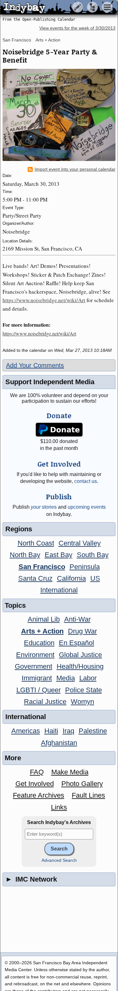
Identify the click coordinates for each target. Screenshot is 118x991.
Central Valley (80, 543)
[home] (59, 7)
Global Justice (80, 655)
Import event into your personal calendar (75, 169)
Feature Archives (38, 795)
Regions (18, 529)
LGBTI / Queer (38, 690)
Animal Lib (44, 619)
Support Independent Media (49, 382)
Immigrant (37, 678)
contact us (85, 481)
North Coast (36, 543)
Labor (88, 678)
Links (59, 807)
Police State (83, 690)
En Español (76, 643)
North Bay (25, 555)
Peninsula (85, 567)
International (59, 590)
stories (44, 507)
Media (65, 678)
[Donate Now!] (59, 430)
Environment (35, 655)
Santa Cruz (35, 578)
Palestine (93, 731)
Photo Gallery (82, 784)
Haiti (51, 731)
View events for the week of (77, 28)
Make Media (69, 772)
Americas (25, 731)
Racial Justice (45, 702)
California (71, 578)
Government (33, 666)
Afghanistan (59, 743)
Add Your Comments (35, 365)
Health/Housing (80, 666)
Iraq (68, 731)
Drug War (82, 631)
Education (39, 643)
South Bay (93, 555)
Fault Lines (88, 795)
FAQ (37, 772)
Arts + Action (48, 39)
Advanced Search (59, 860)
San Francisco (17, 39)
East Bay (58, 555)
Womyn (82, 702)
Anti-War (77, 619)
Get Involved (34, 784)
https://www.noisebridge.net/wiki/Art (44, 300)
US (95, 578)
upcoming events (87, 507)
